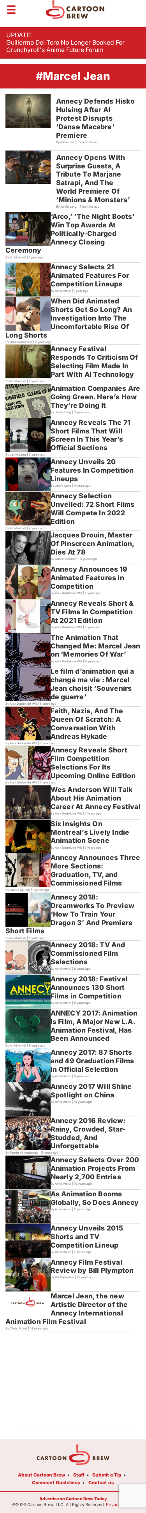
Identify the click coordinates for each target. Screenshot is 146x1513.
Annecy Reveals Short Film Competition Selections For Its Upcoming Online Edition (93, 763)
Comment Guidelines (56, 1482)
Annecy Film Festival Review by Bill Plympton (92, 1266)
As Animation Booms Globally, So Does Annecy (95, 1198)
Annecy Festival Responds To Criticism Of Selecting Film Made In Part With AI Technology (94, 361)
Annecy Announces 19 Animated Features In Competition (89, 577)
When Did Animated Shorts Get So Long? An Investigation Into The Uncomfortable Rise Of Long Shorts (68, 318)
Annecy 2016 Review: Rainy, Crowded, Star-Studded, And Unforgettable (88, 1133)
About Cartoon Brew (41, 1475)
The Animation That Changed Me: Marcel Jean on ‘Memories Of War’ (96, 646)
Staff (78, 1475)
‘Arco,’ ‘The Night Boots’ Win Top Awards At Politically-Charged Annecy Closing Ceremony (70, 233)
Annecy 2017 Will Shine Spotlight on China (91, 1090)
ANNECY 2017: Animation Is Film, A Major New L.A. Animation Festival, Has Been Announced (94, 1026)
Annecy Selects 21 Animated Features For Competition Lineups (90, 275)
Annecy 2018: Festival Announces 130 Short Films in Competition (89, 987)
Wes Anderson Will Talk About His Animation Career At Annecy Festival (96, 798)
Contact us (101, 1482)
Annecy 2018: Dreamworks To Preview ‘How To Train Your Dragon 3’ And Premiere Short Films (69, 914)
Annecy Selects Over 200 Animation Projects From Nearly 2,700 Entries (95, 1168)
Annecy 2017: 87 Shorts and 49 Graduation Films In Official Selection (92, 1060)
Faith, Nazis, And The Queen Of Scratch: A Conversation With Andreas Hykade (87, 723)
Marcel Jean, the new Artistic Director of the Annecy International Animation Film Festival (66, 1309)
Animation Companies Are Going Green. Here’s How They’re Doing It (96, 396)
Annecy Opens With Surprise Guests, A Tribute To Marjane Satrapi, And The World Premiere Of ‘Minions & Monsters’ (93, 178)
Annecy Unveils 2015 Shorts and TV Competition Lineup (87, 1236)
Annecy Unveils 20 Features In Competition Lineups (92, 470)
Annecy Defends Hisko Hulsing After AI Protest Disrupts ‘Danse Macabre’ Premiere (95, 118)
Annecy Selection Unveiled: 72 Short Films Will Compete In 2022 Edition (93, 508)
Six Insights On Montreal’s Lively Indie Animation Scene (90, 832)
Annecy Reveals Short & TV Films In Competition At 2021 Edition (92, 611)
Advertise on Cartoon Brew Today (73, 1498)
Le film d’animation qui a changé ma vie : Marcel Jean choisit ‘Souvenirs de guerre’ (92, 684)
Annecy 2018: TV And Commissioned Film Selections (88, 953)
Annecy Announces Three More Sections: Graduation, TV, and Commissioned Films (96, 870)
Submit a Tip (106, 1475)
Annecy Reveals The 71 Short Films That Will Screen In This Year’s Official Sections (90, 435)
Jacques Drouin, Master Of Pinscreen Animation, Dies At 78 (93, 543)
